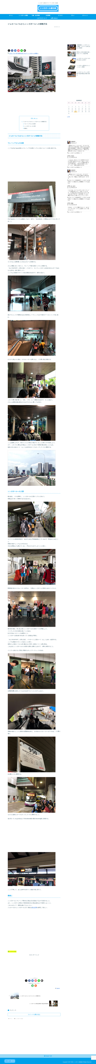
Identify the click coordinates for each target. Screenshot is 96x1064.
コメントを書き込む (34, 1014)
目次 (32, 118)
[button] (25, 50)
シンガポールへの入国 (29, 126)
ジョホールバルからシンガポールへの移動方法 (34, 121)
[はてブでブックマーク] (15, 50)
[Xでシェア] (9, 50)
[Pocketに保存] (18, 50)
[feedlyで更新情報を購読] (32, 985)
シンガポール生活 (12, 951)
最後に (26, 128)
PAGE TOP (48, 1056)
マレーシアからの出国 (29, 123)
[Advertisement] (34, 38)
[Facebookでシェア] (12, 50)
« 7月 (68, 116)
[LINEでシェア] (21, 50)
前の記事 (34, 907)
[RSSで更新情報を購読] (35, 985)
